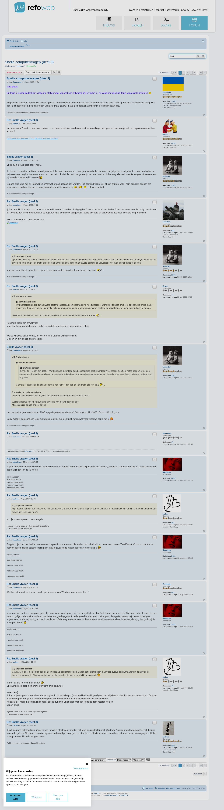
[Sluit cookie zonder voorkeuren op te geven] (87, 764)
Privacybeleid (81, 768)
